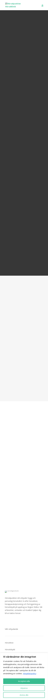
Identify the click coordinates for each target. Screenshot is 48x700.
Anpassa (24, 688)
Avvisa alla (24, 695)
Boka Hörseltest (13, 381)
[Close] (45, 655)
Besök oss (14, 490)
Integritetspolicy (29, 673)
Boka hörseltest (24, 565)
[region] (24, 676)
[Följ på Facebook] (7, 621)
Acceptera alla (24, 681)
